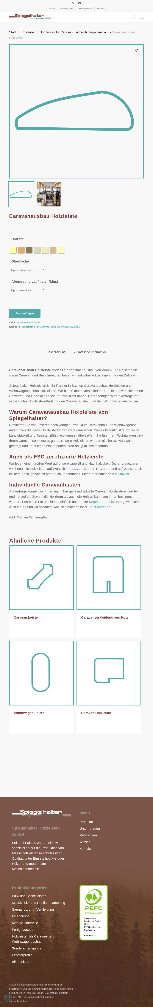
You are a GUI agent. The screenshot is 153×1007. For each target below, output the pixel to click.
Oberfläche (20, 261)
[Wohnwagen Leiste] (41, 673)
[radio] (13, 250)
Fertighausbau (22, 930)
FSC (72, 469)
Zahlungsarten (46, 997)
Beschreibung (55, 352)
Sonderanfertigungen (27, 948)
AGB (20, 997)
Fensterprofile (22, 955)
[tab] (56, 352)
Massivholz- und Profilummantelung (38, 903)
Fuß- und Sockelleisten (29, 896)
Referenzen (86, 835)
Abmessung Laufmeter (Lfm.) (34, 281)
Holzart (17, 239)
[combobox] (27, 270)
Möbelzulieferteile (25, 923)
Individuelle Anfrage (28, 322)
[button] (142, 17)
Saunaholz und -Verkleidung (33, 909)
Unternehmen (86, 828)
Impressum (37, 993)
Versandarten (31, 997)
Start (12, 32)
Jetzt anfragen (25, 313)
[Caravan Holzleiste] (108, 673)
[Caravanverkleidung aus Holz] (108, 577)
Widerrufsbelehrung (19, 1001)
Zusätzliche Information (90, 352)
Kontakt (85, 849)
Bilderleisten (21, 962)
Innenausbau (21, 916)
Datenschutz (51, 993)
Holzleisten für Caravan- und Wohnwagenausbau (73, 32)
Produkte (27, 32)
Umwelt (123, 474)
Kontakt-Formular (102, 502)
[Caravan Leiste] (41, 577)
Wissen (84, 842)
